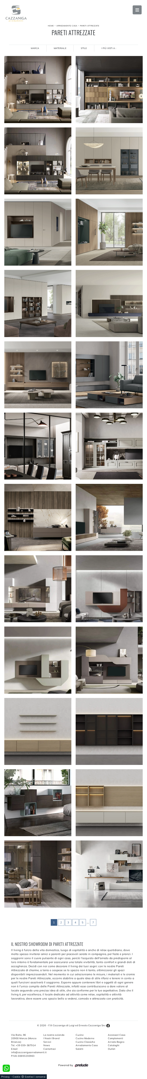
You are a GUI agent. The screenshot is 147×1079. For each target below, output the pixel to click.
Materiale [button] (60, 48)
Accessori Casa (116, 1034)
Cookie (16, 1076)
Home (51, 26)
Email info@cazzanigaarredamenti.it (25, 1050)
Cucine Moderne (85, 1038)
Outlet (111, 1048)
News (46, 1045)
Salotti (79, 1048)
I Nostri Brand (51, 1038)
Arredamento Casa (66, 26)
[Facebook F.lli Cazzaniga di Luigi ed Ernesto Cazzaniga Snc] (108, 1025)
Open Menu (137, 9)
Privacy (5, 1076)
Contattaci (49, 1048)
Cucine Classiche (85, 1041)
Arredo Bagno (116, 1041)
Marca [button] (35, 48)
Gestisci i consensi (35, 1076)
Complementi (115, 1038)
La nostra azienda (54, 1034)
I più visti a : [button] (108, 48)
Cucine (80, 1034)
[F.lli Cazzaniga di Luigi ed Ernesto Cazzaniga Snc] (16, 13)
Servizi (47, 1041)
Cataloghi (113, 1045)
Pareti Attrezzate (89, 26)
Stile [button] (84, 48)
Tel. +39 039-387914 (23, 1045)
